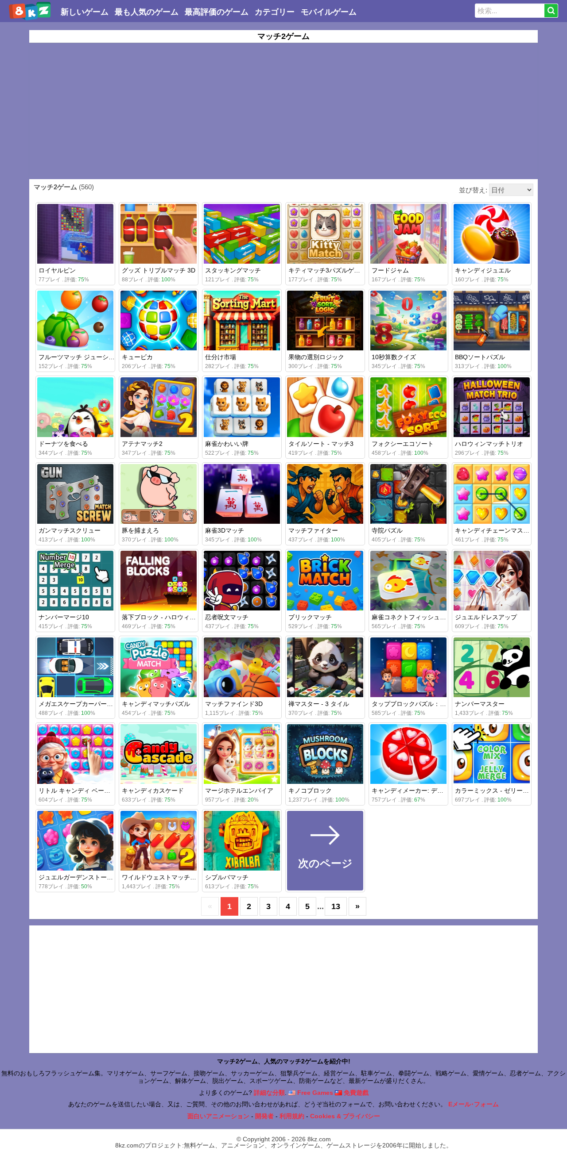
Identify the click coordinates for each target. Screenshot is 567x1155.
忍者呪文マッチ (227, 617)
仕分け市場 (220, 357)
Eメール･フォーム (473, 1104)
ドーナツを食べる (63, 443)
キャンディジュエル (483, 270)
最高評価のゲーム (217, 12)
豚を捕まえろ (140, 530)
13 (335, 906)
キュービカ (137, 357)
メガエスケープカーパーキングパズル (91, 703)
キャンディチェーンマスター (495, 530)
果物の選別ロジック (316, 357)
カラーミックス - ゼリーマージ (498, 790)
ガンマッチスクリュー (70, 530)
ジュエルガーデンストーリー (79, 877)
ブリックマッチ (310, 617)
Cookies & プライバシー (345, 1116)
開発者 (264, 1116)
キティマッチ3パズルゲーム (327, 270)
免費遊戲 (355, 1092)
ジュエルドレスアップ (486, 617)
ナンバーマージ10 (64, 617)
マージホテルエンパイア (239, 790)
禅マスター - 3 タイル (318, 703)
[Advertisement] (283, 111)
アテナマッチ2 (142, 443)
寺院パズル (387, 530)
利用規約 (292, 1116)
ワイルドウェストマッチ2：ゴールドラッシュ (185, 877)
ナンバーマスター (480, 703)
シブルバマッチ (227, 877)
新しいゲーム (85, 12)
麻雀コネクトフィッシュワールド (418, 617)
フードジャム (390, 270)
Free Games (314, 1092)
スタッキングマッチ (233, 270)
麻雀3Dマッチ (224, 530)
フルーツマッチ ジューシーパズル (86, 357)
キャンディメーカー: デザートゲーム (423, 790)
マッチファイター (313, 530)
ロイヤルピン (57, 270)
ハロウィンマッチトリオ (489, 443)
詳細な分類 (269, 1092)
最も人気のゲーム (147, 12)
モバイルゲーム (329, 12)
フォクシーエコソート (403, 443)
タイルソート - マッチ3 (320, 443)
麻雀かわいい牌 (227, 443)
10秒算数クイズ (394, 357)
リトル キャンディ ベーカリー (81, 790)
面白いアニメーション (218, 1116)
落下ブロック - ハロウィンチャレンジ (174, 617)
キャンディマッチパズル (156, 703)
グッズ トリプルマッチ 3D (158, 270)
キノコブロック (310, 790)
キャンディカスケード (153, 790)
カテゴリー (275, 12)
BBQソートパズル (480, 357)
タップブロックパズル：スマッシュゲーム (430, 703)
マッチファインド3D (234, 703)
